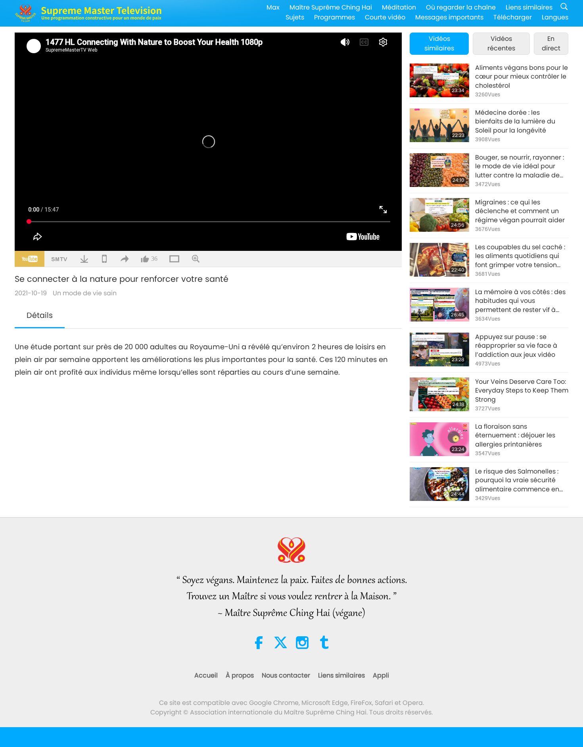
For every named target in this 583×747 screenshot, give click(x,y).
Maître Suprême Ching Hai (331, 7)
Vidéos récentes (501, 43)
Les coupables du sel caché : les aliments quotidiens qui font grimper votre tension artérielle (520, 256)
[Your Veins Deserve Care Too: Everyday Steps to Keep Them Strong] (439, 394)
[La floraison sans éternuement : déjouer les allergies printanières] (439, 439)
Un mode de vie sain (85, 293)
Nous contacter (286, 675)
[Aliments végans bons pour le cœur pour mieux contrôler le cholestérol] (439, 80)
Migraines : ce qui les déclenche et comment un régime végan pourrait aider (520, 211)
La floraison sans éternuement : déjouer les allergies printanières (515, 435)
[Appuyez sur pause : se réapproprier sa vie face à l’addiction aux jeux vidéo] (439, 349)
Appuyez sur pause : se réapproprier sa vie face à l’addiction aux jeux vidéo (516, 346)
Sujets (295, 17)
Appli (381, 675)
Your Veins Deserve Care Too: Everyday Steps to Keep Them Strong (521, 390)
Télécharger (512, 17)
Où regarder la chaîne (461, 7)
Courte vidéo (385, 17)
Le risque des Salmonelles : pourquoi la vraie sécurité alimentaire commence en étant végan (517, 480)
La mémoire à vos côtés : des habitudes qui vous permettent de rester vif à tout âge (520, 301)
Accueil (206, 675)
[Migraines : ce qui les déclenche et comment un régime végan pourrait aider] (439, 215)
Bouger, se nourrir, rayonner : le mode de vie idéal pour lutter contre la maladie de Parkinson (519, 166)
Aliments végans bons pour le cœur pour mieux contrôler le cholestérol (521, 77)
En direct (551, 43)
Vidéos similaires (439, 43)
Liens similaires (529, 7)
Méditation (399, 7)
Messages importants (449, 17)
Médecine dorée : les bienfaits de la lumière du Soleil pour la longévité (515, 121)
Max (273, 7)
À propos (240, 675)
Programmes (334, 17)
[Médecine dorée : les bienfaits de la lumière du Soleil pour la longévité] (439, 125)
